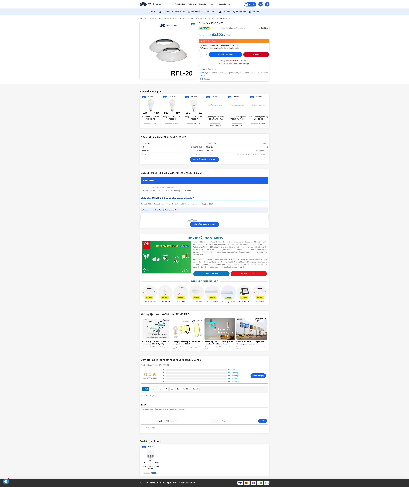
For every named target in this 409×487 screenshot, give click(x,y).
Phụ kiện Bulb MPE (231, 73)
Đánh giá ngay (258, 376)
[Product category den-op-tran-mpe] (196, 294)
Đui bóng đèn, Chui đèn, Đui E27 (206, 18)
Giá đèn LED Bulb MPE (260, 154)
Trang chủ (143, 18)
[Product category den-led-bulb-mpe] (165, 294)
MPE (201, 143)
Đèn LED (207, 79)
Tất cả (146, 389)
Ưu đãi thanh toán (208, 41)
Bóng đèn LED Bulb (170, 18)
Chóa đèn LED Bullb (216, 73)
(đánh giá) (233, 28)
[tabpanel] (157, 334)
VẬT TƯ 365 (144, 483)
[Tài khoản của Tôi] (267, 4)
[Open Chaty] (6, 481)
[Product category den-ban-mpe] (180, 294)
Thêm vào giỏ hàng (225, 54)
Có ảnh (195, 389)
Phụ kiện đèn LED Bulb (186, 18)
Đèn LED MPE (244, 73)
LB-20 (206, 204)
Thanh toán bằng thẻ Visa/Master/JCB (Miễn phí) (220, 45)
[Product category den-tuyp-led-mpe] (212, 294)
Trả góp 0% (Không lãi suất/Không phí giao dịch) (220, 48)
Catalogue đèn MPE (243, 154)
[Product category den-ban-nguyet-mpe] (228, 294)
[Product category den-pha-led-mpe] (244, 294)
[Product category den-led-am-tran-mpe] (149, 294)
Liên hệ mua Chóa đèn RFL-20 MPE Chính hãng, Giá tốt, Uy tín (168, 191)
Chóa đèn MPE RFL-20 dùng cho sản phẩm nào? (162, 187)
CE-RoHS (199, 150)
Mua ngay (256, 54)
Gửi (262, 421)
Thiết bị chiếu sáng (155, 18)
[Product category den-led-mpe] (260, 294)
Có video (186, 389)
